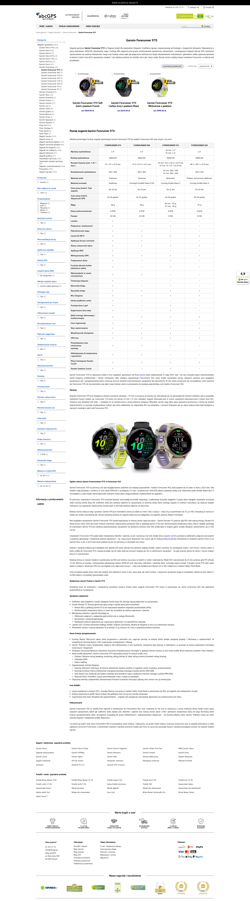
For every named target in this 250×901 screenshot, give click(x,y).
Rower (44, 210)
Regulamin (104, 857)
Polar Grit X (45, 125)
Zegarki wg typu (48, 172)
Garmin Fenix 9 (46, 50)
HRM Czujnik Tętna (185, 748)
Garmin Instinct (47, 103)
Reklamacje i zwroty (108, 855)
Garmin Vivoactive (47, 92)
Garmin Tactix (46, 109)
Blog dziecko (79, 852)
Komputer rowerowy (115, 760)
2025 (43, 193)
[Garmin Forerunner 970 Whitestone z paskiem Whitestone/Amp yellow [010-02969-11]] (159, 87)
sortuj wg (192, 66)
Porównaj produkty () (172, 66)
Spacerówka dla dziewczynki (189, 788)
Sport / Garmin (45, 26)
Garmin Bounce (46, 114)
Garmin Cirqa (45, 117)
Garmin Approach (47, 120)
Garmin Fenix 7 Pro (48, 59)
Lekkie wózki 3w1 (43, 792)
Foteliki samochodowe (69, 26)
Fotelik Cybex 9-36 (114, 780)
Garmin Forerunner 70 (51, 86)
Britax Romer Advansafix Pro (154, 792)
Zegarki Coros (46, 139)
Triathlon (45, 212)
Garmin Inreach (149, 752)
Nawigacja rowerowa (151, 760)
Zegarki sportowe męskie (51, 142)
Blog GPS (77, 855)
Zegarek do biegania (49, 147)
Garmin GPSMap (78, 752)
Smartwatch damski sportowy (51, 162)
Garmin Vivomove (47, 98)
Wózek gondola (78, 788)
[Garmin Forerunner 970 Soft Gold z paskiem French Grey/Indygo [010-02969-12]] (87, 87)
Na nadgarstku (47, 275)
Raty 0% (195, 16)
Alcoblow (39, 765)
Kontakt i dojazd (80, 846)
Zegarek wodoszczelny (45, 752)
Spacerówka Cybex (185, 784)
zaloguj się (194, 7)
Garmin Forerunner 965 (52, 73)
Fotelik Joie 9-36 (149, 780)
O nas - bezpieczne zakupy (110, 846)
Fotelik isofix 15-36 (44, 784)
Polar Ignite (45, 131)
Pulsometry (46, 169)
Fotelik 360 (147, 784)
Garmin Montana (113, 752)
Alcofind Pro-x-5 (78, 765)
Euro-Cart (111, 792)
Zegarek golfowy (47, 156)
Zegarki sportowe (47, 44)
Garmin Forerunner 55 (51, 89)
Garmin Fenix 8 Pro (48, 56)
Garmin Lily (45, 106)
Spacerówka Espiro (43, 788)
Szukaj (207, 26)
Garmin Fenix (46, 64)
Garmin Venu (46, 95)
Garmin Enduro (46, 100)
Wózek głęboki (113, 788)
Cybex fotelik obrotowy (116, 784)
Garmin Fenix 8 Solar (80, 748)
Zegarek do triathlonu (50, 150)
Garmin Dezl (112, 756)
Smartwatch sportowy (50, 159)
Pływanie (45, 208)
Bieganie (45, 203)
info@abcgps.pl (51, 850)
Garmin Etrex (183, 752)
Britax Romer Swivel (186, 792)
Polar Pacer (45, 134)
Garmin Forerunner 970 (52, 70)
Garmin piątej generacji (50, 286)
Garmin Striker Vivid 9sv (152, 748)
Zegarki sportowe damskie (51, 145)
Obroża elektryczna (150, 756)
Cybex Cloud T (42, 796)
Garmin (44, 182)
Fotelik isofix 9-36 (79, 784)
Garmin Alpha (77, 756)
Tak (43, 223)
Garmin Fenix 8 (47, 61)
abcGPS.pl (46, 16)
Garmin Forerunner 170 (52, 81)
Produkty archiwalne (82, 857)
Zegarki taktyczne (48, 153)
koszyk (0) (210, 7)
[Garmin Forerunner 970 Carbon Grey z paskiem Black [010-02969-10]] (123, 87)
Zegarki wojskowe (43, 760)
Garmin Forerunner (48, 67)
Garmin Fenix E (46, 53)
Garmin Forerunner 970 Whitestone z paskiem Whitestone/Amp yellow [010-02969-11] (160, 107)
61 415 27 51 (178, 7)
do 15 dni (45, 486)
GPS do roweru (77, 760)
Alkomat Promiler (185, 760)
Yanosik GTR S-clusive (116, 765)
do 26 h (44, 475)
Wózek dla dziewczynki (152, 788)
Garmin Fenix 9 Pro (48, 48)
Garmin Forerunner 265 (52, 78)
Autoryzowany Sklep (108, 849)
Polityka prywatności (82, 860)
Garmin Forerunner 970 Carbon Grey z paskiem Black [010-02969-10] (124, 106)
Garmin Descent (46, 122)
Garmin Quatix (46, 111)
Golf (43, 206)
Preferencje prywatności (83, 863)
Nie (42, 349)
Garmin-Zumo (41, 756)
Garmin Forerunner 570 (52, 75)
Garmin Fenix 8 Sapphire (117, 748)
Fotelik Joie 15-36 (185, 780)
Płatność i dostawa (107, 852)
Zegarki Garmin (47, 136)
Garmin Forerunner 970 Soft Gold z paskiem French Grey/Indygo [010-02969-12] (88, 107)
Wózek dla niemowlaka (81, 792)
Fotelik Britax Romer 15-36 (82, 780)
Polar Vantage (46, 128)
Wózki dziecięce (93, 26)
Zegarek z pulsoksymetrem (52, 166)
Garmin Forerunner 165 (52, 84)
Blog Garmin (79, 849)
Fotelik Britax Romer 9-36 (46, 780)
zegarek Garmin (170, 536)
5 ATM (44, 454)
